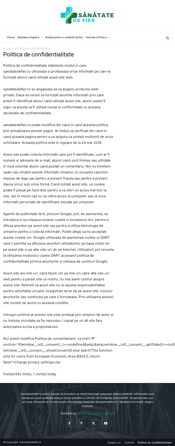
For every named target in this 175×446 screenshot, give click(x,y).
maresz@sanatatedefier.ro (96, 413)
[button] (167, 37)
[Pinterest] (81, 423)
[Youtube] (105, 423)
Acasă (7, 48)
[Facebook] (69, 423)
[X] (93, 423)
